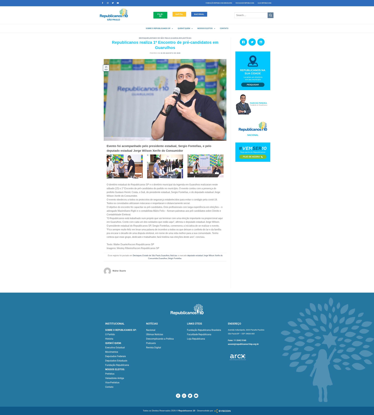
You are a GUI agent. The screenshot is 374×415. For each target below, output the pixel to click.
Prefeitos (109, 373)
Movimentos (111, 352)
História (109, 338)
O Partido (110, 334)
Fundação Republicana (117, 365)
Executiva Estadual (115, 347)
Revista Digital (153, 347)
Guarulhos (176, 38)
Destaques (144, 38)
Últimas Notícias (154, 334)
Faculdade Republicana (245, 3)
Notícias (187, 38)
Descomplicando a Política (160, 338)
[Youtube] (118, 3)
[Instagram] (107, 3)
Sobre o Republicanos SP (158, 28)
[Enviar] (270, 15)
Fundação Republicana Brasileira (219, 3)
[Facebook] (244, 42)
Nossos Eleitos (205, 28)
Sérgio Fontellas (175, 258)
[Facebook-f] (102, 3)
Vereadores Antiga (114, 378)
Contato (224, 28)
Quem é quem (184, 28)
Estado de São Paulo (160, 38)
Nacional (150, 330)
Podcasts (151, 343)
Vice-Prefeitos (112, 382)
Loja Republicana (264, 3)
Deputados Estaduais (116, 360)
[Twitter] (113, 3)
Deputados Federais (115, 356)
